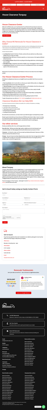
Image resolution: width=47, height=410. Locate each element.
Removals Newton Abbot (30, 356)
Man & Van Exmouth (6, 387)
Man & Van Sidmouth (6, 393)
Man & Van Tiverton (6, 395)
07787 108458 (19, 1)
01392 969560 (28, 1)
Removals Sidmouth (29, 360)
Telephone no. (27, 197)
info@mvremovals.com (36, 98)
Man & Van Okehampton (7, 392)
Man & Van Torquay (6, 398)
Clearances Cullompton (30, 382)
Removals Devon (28, 350)
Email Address (5, 197)
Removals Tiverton (29, 361)
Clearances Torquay (29, 398)
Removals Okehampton (30, 358)
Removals (4, 351)
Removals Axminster (29, 343)
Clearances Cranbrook (29, 379)
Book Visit (38, 4)
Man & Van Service (6, 359)
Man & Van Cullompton (7, 382)
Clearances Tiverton (29, 395)
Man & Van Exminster (6, 385)
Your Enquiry (5, 207)
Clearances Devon (28, 383)
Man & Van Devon (6, 383)
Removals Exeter (28, 341)
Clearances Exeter (28, 375)
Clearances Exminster (29, 385)
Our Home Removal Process (8, 356)
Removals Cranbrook (29, 345)
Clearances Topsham (29, 397)
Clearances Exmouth (29, 387)
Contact (23, 4)
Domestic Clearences (6, 365)
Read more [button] (23, 288)
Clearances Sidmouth (29, 393)
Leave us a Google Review (23, 293)
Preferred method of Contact (30, 202)
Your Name (4, 193)
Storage (4, 369)
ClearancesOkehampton (30, 392)
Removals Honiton (29, 355)
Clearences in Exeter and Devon (9, 367)
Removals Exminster (29, 351)
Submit (5, 222)
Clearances (4, 362)
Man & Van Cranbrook (7, 379)
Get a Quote (6, 35)
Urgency (4, 202)
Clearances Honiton (29, 388)
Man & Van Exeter (6, 375)
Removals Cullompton (29, 348)
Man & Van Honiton (6, 388)
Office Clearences (6, 363)
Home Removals (5, 353)
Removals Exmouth (29, 353)
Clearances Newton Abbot (30, 390)
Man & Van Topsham (6, 397)
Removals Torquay (29, 364)
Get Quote (9, 4)
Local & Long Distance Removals (9, 355)
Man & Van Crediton (6, 380)
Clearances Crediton (29, 380)
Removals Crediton (29, 346)
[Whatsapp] (43, 406)
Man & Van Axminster (6, 377)
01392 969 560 (5, 349)
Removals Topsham (29, 363)
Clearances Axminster (29, 377)
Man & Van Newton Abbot (7, 390)
